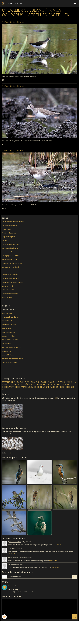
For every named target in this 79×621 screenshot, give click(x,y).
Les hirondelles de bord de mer (13, 221)
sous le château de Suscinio (11, 347)
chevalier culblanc (13, 22)
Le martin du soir (7, 286)
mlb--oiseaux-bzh (15, 542)
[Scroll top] (74, 616)
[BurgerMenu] (74, 3)
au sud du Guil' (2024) (9, 324)
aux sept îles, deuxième (10, 340)
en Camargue (7, 351)
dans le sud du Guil (8, 332)
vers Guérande (7, 313)
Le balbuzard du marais (10, 271)
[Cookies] (4, 616)
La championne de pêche (10, 278)
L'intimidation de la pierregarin (12, 263)
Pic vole (5, 240)
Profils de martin (7, 297)
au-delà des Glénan (8, 336)
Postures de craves (8, 290)
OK (74, 577)
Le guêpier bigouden (9, 237)
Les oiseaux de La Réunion (11, 267)
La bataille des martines (10, 293)
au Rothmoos (6, 328)
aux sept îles (6, 343)
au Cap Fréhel (7, 321)
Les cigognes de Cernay (10, 256)
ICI (56, 398)
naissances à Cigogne (9, 362)
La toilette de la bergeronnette (12, 282)
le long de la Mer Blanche (10, 317)
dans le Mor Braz (8, 355)
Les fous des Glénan (9, 252)
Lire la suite (58, 545)
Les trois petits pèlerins (10, 248)
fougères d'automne (9, 233)
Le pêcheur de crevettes (10, 244)
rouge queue (6, 229)
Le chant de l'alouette (9, 225)
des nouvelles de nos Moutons (12, 359)
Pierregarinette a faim (9, 259)
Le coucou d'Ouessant (9, 274)
